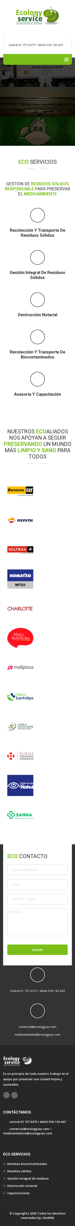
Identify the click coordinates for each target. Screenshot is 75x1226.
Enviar (37, 950)
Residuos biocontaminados (27, 1164)
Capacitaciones (18, 1193)
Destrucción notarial (22, 1186)
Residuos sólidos (19, 1171)
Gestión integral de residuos (28, 1178)
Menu (66, 59)
